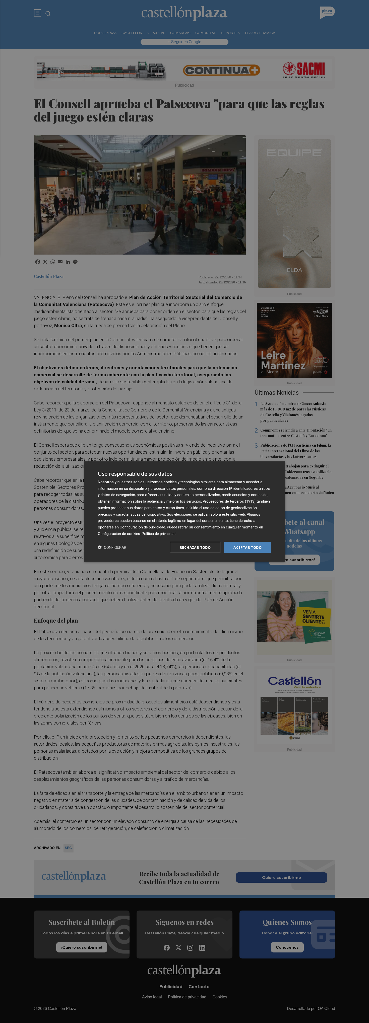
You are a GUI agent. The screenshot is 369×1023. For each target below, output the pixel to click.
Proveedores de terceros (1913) (229, 501)
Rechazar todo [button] (195, 547)
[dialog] (184, 511)
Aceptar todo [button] (247, 547)
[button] (112, 547)
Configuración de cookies (119, 533)
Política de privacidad (159, 533)
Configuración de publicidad (142, 527)
